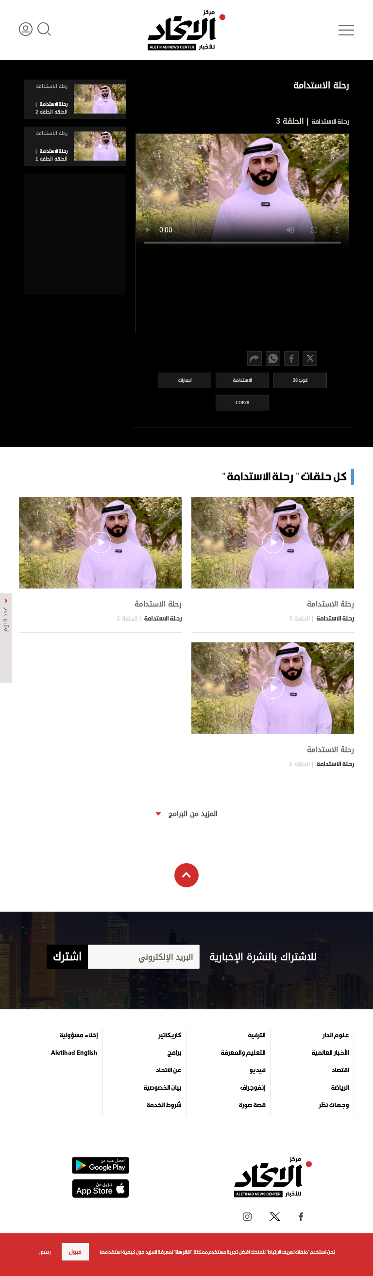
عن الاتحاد (168, 1070)
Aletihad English (74, 1053)
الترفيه (256, 1035)
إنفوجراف (252, 1088)
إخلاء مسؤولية (79, 1035)
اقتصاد (340, 1070)
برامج (174, 1053)
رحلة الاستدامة (329, 121)
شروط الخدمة (164, 1105)
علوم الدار (335, 1035)
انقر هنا (182, 1252)
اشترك (67, 957)
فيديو (257, 1070)
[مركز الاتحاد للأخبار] (186, 30)
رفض (44, 1251)
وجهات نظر (334, 1105)
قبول (75, 1251)
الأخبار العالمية (330, 1053)
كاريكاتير (169, 1035)
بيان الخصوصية (162, 1088)
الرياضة (340, 1088)
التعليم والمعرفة (243, 1053)
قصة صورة (252, 1105)
